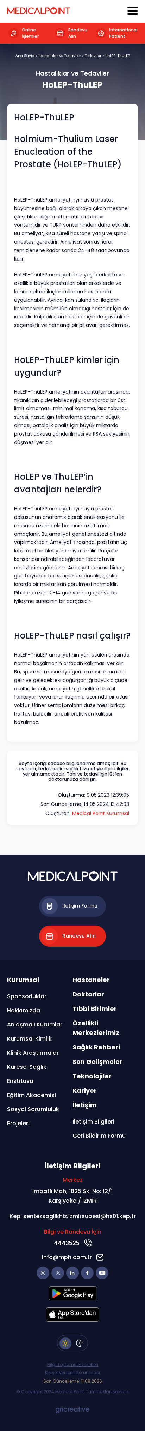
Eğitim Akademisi (31, 1095)
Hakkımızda (23, 1010)
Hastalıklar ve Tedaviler (59, 56)
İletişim (84, 1105)
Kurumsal (23, 979)
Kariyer (84, 1090)
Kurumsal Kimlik (29, 1039)
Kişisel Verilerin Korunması (72, 1373)
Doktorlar (88, 994)
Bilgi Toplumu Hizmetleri (72, 1364)
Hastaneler (91, 979)
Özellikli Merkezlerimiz (95, 1028)
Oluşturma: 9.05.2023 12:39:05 (93, 794)
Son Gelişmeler (97, 1061)
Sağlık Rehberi (96, 1047)
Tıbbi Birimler (94, 1008)
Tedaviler (93, 56)
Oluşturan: (87, 813)
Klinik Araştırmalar (33, 1053)
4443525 (67, 1243)
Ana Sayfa (24, 56)
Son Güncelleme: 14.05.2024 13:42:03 (84, 804)
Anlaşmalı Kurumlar (34, 1024)
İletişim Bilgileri (93, 1122)
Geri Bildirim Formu (99, 1136)
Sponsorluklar (26, 996)
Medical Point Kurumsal (100, 813)
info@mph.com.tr (67, 1257)
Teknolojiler (92, 1076)
